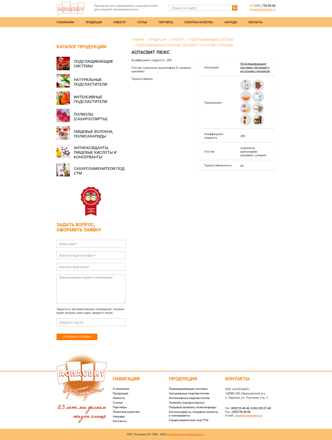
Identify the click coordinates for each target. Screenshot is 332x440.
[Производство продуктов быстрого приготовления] (246, 96)
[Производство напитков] (246, 85)
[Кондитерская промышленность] (258, 85)
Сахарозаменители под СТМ (99, 170)
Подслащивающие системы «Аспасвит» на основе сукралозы (255, 67)
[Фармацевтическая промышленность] (258, 108)
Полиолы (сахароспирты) (91, 116)
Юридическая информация (185, 434)
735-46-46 (263, 5)
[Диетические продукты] (246, 108)
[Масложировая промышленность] (246, 119)
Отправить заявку (76, 337)
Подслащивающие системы (93, 63)
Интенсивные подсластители (90, 99)
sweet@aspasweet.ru (263, 9)
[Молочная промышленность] (258, 96)
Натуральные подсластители (90, 81)
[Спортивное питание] (258, 119)
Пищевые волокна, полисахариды (93, 133)
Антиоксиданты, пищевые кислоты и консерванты (95, 152)
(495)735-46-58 (241, 412)
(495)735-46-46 (240, 408)
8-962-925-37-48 (261, 408)
